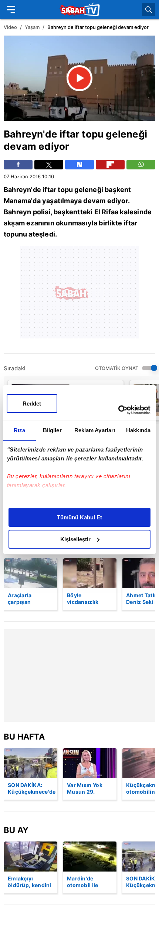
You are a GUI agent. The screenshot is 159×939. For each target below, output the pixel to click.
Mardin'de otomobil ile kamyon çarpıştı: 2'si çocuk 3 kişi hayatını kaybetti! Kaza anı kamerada (89, 882)
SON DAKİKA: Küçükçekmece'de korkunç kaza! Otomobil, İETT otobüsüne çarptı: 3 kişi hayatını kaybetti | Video (32, 789)
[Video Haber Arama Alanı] (148, 9)
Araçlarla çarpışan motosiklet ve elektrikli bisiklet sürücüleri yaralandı (29, 599)
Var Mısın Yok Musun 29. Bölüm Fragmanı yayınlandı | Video (88, 789)
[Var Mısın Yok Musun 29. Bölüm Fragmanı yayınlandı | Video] (89, 763)
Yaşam (32, 27)
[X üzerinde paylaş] (48, 164)
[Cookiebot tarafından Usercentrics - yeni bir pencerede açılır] (118, 410)
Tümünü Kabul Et (79, 517)
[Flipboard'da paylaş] (110, 164)
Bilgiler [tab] (52, 430)
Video (10, 27)
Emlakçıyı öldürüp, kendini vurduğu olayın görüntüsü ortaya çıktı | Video (29, 882)
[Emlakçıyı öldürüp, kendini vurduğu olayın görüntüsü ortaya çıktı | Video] (30, 857)
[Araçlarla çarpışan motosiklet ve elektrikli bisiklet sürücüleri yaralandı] (30, 573)
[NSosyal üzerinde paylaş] (79, 164)
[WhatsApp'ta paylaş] (140, 164)
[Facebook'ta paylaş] (18, 164)
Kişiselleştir (75, 539)
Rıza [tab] (19, 430)
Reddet (32, 403)
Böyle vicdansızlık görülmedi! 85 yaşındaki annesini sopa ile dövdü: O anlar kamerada (89, 599)
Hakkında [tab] (138, 430)
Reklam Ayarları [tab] (94, 430)
